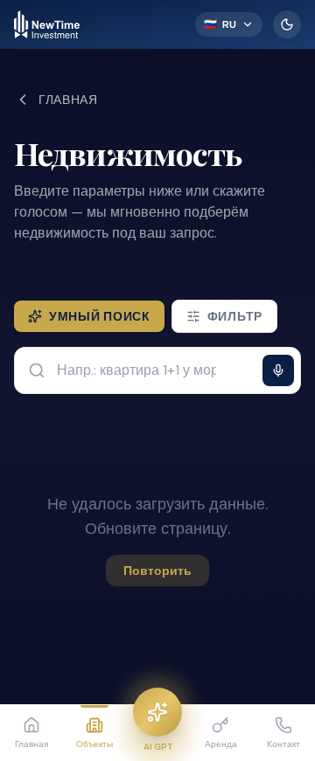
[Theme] (287, 24)
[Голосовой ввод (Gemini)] (278, 370)
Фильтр (234, 316)
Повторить (157, 570)
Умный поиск (99, 316)
